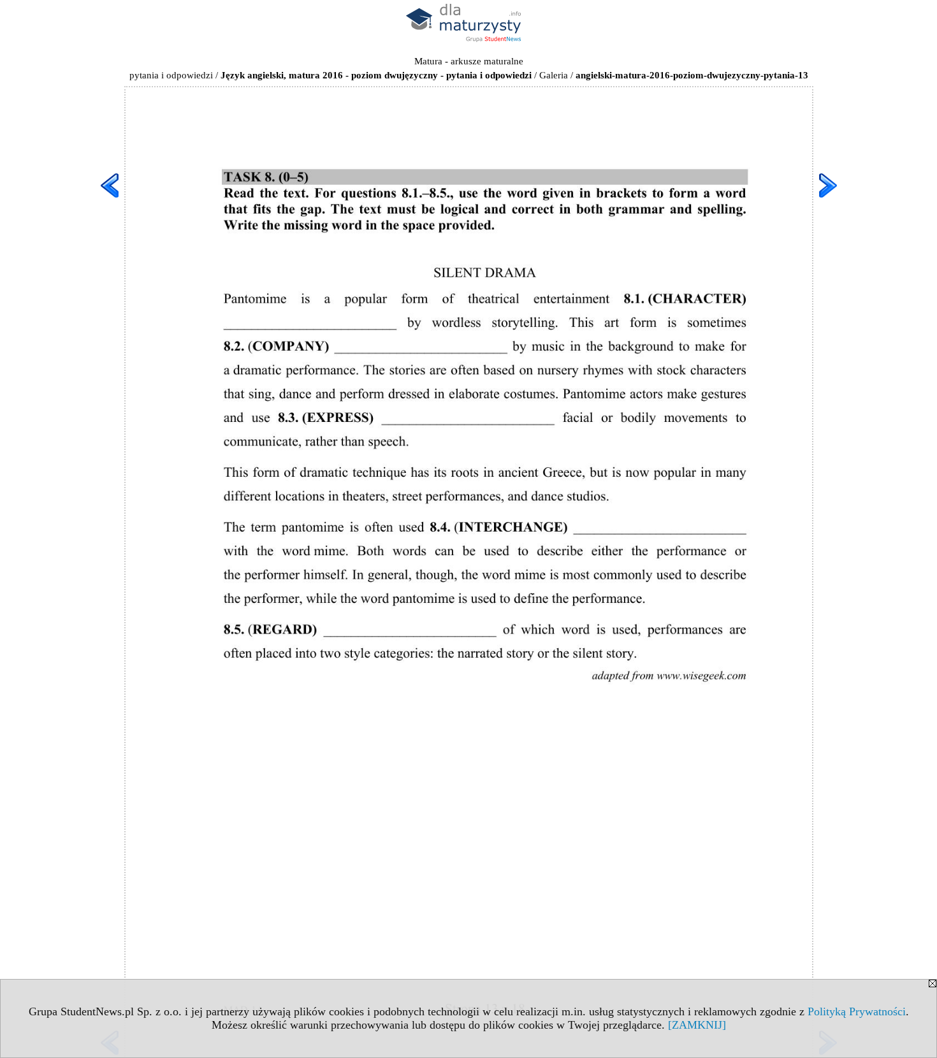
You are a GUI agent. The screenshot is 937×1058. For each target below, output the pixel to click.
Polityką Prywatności (857, 1011)
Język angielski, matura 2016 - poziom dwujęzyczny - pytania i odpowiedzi (376, 75)
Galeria (553, 75)
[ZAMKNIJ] (697, 1024)
